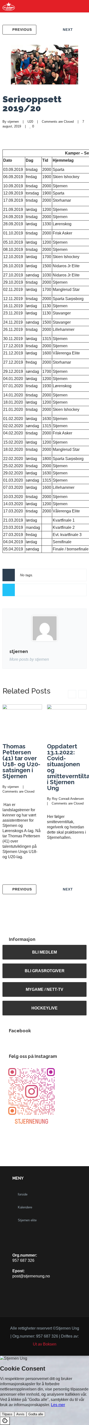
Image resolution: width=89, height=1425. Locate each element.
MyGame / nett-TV (44, 989)
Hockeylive (44, 1008)
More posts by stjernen (29, 659)
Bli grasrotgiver (45, 970)
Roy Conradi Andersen (68, 799)
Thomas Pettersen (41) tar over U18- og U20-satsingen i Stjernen (21, 761)
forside (22, 1194)
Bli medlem (44, 952)
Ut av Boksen (44, 1344)
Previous (22, 30)
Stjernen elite (27, 1220)
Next (68, 30)
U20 (30, 121)
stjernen (13, 121)
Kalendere (25, 1207)
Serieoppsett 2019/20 (32, 103)
